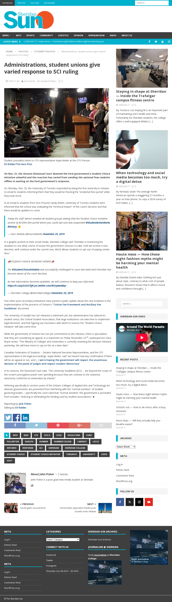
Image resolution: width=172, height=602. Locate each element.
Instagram (49, 3)
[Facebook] (149, 42)
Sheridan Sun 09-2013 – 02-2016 (62, 571)
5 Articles (63, 474)
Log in (119, 464)
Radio (113, 35)
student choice (16, 454)
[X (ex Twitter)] (130, 502)
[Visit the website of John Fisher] (32, 485)
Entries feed (122, 469)
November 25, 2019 (53, 234)
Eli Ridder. (21, 407)
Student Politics (48, 81)
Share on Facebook (16, 417)
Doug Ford (74, 435)
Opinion (78, 35)
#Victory (12, 226)
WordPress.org (124, 481)
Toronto (71, 454)
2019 (15, 435)
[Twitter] (156, 42)
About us (127, 35)
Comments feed (125, 475)
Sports (30, 35)
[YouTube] (162, 42)
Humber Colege (62, 441)
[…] (151, 121)
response (28, 448)
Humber (43, 441)
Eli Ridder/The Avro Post (18, 164)
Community (46, 35)
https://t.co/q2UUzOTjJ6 (21, 285)
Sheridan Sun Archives (99, 539)
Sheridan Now (96, 35)
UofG (104, 454)
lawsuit (82, 441)
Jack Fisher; (25, 403)
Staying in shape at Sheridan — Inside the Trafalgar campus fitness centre (141, 95)
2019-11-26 (14, 81)
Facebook (7, 3)
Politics (23, 51)
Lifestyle (63, 35)
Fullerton (13, 441)
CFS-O (47, 435)
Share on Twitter (8, 417)
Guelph (29, 441)
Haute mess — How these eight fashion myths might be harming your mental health (139, 261)
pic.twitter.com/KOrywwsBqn (50, 285)
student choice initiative (45, 454)
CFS (36, 435)
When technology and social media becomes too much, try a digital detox (141, 177)
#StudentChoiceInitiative (25, 269)
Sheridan (54, 448)
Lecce (96, 441)
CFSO (59, 435)
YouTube (34, 3)
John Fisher (29, 81)
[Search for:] (152, 2)
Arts (18, 35)
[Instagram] (169, 42)
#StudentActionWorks (98, 222)
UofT (9, 460)
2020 (26, 435)
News (6, 35)
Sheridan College (75, 448)
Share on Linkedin (25, 417)
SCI (40, 448)
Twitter (21, 3)
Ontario (11, 448)
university (89, 454)
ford (89, 435)
